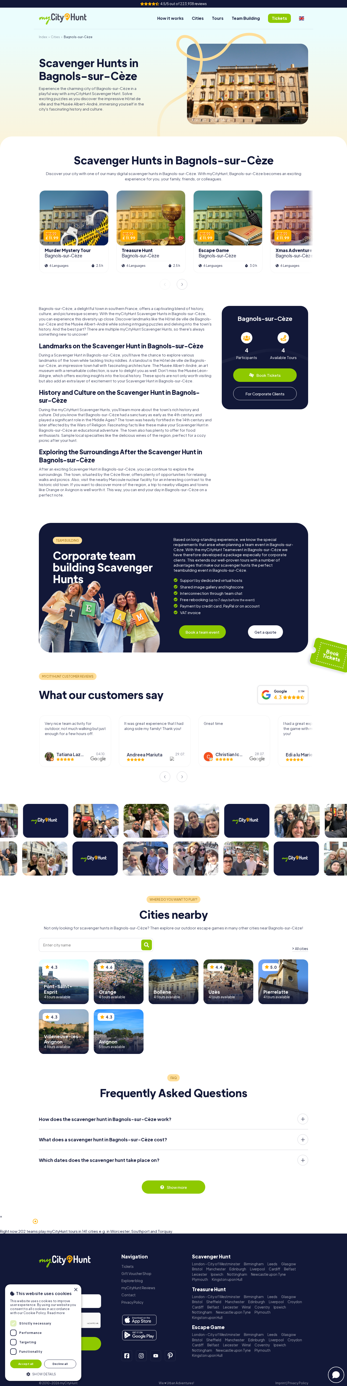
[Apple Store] (139, 1320)
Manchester (216, 1269)
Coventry (262, 1307)
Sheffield (213, 1302)
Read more (56, 1313)
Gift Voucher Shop (136, 1273)
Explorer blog (132, 1281)
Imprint (280, 1383)
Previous (165, 284)
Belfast (290, 1269)
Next (182, 284)
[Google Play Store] (139, 1335)
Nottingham (237, 1274)
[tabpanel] (246, 346)
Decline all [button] (60, 1363)
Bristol (197, 1269)
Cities (198, 18)
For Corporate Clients (265, 393)
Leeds (272, 1264)
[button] (43, 1374)
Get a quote (265, 632)
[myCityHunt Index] (68, 18)
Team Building (246, 18)
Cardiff (274, 1269)
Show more (177, 1187)
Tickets (127, 1266)
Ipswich (217, 1274)
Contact (128, 1295)
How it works (170, 18)
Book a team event (202, 632)
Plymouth (200, 1279)
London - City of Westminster (216, 1264)
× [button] (75, 1290)
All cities (301, 948)
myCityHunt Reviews (138, 1288)
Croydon (295, 1302)
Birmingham (254, 1264)
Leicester (199, 1274)
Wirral (246, 1307)
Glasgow (288, 1264)
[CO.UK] (301, 18)
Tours (218, 18)
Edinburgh (237, 1269)
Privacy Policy (132, 1302)
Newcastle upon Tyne (268, 1274)
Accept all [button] (26, 1363)
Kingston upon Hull (227, 1279)
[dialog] (43, 1332)
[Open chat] (336, 1375)
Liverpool (257, 1269)
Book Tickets (268, 375)
